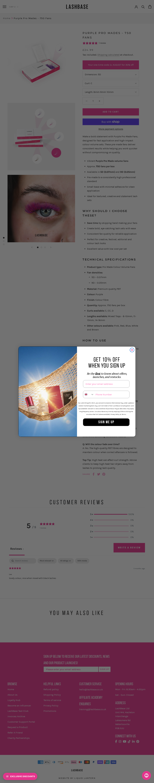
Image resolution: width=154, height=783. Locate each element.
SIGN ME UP (106, 422)
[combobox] (88, 394)
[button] (20, 776)
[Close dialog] (132, 350)
